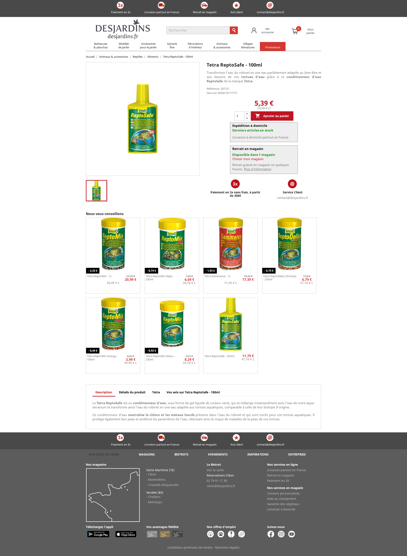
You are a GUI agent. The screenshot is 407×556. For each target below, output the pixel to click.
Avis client (236, 12)
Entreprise (297, 454)
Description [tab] (103, 392)
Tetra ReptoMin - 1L (99, 276)
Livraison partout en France (161, 12)
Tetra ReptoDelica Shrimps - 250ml (279, 277)
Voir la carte (215, 470)
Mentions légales (227, 547)
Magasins (147, 454)
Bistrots (181, 454)
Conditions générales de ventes (189, 547)
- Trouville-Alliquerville (162, 485)
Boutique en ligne (104, 454)
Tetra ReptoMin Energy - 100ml (102, 357)
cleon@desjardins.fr (221, 486)
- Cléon (151, 474)
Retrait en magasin (205, 12)
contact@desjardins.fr (270, 12)
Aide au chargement (281, 499)
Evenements (218, 454)
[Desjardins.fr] (123, 21)
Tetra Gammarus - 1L (217, 276)
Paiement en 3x (121, 12)
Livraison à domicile (281, 509)
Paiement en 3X (278, 481)
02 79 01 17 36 (217, 481)
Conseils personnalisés (283, 493)
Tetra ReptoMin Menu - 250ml (160, 357)
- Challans (153, 497)
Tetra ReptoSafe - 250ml (219, 356)
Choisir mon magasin (247, 159)
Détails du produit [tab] (132, 392)
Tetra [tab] (156, 392)
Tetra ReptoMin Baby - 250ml (160, 277)
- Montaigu (154, 502)
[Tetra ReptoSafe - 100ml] (96, 190)
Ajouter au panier (272, 115)
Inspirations (258, 454)
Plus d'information (257, 169)
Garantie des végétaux (283, 504)
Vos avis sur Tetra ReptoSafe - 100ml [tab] (193, 392)
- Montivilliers (156, 480)
